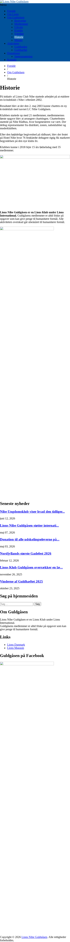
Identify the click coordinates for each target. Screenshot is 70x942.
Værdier (19, 33)
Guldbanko (20, 46)
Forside (11, 10)
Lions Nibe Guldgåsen (34, 937)
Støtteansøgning (23, 56)
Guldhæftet (20, 49)
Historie (18, 36)
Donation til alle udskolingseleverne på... (29, 539)
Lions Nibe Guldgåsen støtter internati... (29, 525)
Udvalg (18, 27)
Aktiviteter (13, 43)
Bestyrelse (20, 20)
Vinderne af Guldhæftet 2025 (21, 581)
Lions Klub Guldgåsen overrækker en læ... (31, 567)
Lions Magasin (15, 647)
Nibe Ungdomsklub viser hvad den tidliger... (32, 511)
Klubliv (18, 30)
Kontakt (11, 59)
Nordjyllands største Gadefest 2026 (25, 553)
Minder (18, 40)
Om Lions (13, 14)
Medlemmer (21, 23)
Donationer (13, 53)
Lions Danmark (16, 644)
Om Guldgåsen (15, 17)
